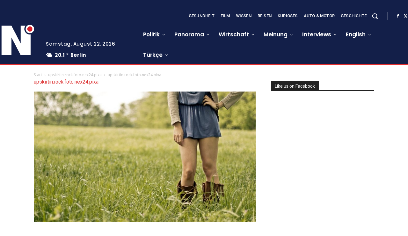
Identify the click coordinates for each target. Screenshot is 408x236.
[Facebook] (398, 16)
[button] (374, 16)
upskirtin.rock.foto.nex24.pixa (75, 74)
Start (38, 74)
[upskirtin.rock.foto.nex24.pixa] (145, 221)
